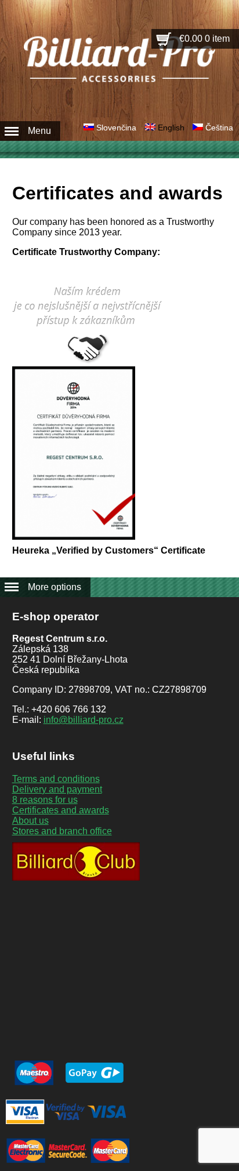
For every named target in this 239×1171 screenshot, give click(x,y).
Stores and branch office (62, 831)
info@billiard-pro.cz (84, 720)
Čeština (219, 127)
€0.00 (204, 38)
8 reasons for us (45, 800)
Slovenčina (116, 127)
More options (54, 587)
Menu (39, 131)
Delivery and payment (57, 789)
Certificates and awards (60, 810)
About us (30, 820)
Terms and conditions (56, 779)
